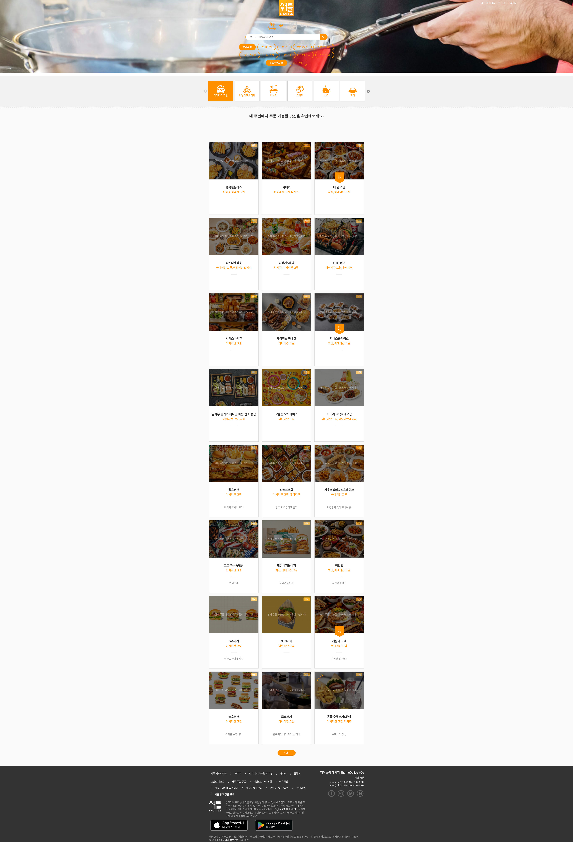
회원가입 (490, 3)
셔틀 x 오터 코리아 (279, 788)
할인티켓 (300, 788)
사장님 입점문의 (254, 788)
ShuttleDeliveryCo (352, 772)
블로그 (238, 773)
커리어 (283, 773)
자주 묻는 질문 (239, 781)
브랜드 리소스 (218, 781)
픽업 (302, 25)
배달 (281, 25)
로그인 (501, 3)
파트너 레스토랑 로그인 (261, 773)
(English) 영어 (281, 809)
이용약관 (283, 781)
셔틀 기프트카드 (219, 773)
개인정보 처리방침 (263, 781)
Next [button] (367, 91)
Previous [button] (205, 91)
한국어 (294, 809)
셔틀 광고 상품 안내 (224, 794)
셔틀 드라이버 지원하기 (226, 788)
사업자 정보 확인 (230, 840)
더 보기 (286, 752)
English (512, 3)
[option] (220, 91)
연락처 (297, 773)
